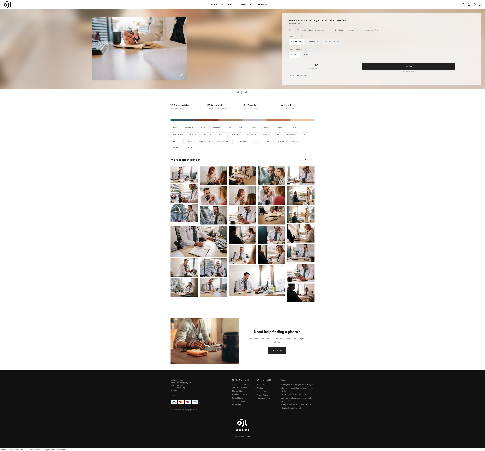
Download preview (408, 71)
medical (222, 134)
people (176, 141)
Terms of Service (263, 399)
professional (240, 141)
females (267, 128)
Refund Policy (262, 391)
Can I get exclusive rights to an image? (297, 384)
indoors (207, 134)
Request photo (245, 4)
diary (241, 128)
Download (408, 66)
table (269, 141)
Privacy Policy (262, 395)
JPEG (295, 54)
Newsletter (261, 384)
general (281, 128)
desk (229, 128)
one (277, 134)
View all (308, 160)
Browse (212, 4)
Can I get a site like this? (291, 408)
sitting (256, 141)
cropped (216, 128)
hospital (193, 134)
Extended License (239, 394)
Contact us (277, 350)
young (189, 148)
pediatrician (291, 134)
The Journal (262, 4)
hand (294, 128)
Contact (260, 388)
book (175, 128)
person (189, 141)
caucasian (189, 128)
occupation (251, 134)
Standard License (239, 391)
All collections (228, 4)
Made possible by (243, 436)
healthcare (178, 134)
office (266, 134)
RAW (306, 54)
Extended (313, 42)
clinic (203, 128)
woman (281, 141)
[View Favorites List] (474, 4)
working (294, 141)
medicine (235, 134)
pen (305, 134)
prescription (222, 141)
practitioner (204, 141)
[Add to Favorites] (197, 168)
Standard (297, 42)
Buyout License (238, 398)
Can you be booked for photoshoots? (296, 404)
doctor (254, 128)
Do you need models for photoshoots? (297, 394)
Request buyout (332, 42)
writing (176, 148)
